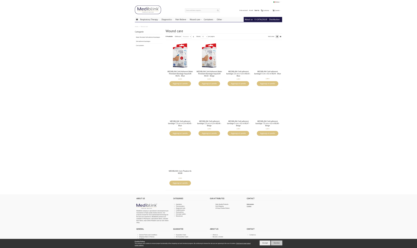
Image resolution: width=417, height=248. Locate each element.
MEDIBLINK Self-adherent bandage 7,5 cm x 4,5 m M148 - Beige (268, 123)
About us (215, 235)
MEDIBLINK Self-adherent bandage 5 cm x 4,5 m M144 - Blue (267, 73)
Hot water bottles (181, 214)
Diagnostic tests (180, 208)
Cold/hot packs (180, 210)
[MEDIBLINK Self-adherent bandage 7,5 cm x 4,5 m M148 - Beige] (267, 105)
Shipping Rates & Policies (146, 237)
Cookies (141, 239)
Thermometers (180, 206)
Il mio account (243, 10)
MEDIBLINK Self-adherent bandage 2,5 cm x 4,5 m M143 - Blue (238, 74)
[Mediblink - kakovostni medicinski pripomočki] (148, 10)
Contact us (252, 235)
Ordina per (178, 36)
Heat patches (180, 212)
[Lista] (280, 36)
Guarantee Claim (181, 235)
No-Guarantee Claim (182, 237)
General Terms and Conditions (148, 235)
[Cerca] (218, 10)
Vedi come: (271, 36)
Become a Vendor (218, 237)
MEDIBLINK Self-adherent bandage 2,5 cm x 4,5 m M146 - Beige (209, 123)
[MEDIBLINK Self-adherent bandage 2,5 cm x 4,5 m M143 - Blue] (238, 55)
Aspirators (179, 204)
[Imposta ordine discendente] (193, 36)
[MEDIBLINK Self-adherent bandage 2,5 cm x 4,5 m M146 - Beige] (209, 105)
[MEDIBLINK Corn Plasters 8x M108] (180, 155)
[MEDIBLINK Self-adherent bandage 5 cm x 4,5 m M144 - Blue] (267, 55)
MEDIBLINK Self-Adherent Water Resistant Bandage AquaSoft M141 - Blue (180, 74)
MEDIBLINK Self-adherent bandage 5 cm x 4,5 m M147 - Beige (238, 123)
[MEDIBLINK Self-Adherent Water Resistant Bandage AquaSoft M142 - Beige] (209, 55)
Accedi (251, 10)
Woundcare (179, 216)
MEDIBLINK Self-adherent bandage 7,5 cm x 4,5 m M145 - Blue (180, 123)
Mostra (198, 36)
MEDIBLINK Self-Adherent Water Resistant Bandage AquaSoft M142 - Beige (209, 74)
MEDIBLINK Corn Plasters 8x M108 (180, 172)
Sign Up (256, 10)
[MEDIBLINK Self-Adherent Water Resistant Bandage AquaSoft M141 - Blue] (180, 55)
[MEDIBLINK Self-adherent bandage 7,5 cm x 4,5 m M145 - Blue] (180, 105)
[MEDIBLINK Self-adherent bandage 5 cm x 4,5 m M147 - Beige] (238, 105)
